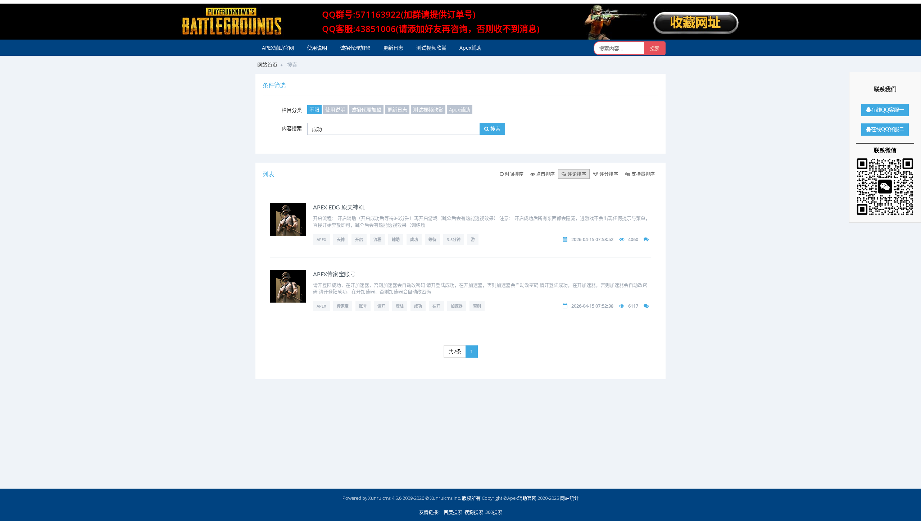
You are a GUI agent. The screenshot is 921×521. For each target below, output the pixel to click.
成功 (414, 239)
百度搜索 (453, 512)
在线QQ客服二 (887, 129)
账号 (363, 306)
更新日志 (393, 47)
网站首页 (267, 64)
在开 (436, 306)
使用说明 (317, 47)
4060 (633, 239)
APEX (321, 306)
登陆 (400, 306)
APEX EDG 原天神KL (339, 207)
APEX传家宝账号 (334, 274)
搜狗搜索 (473, 512)
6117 (633, 306)
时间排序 (513, 174)
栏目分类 (292, 110)
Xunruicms (379, 498)
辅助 (396, 239)
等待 (432, 239)
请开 (381, 306)
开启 (359, 239)
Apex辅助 (470, 47)
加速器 (457, 306)
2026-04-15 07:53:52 (592, 239)
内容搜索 (292, 128)
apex (321, 239)
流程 (377, 239)
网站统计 (569, 498)
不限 (314, 109)
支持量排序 (642, 174)
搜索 (494, 128)
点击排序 (545, 174)
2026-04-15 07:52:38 (592, 306)
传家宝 (343, 306)
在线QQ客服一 (887, 110)
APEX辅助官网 (278, 47)
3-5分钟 (453, 239)
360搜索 (493, 512)
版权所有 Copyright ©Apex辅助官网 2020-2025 (510, 498)
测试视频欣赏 (431, 47)
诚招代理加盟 (355, 47)
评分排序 (608, 174)
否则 (477, 306)
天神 (341, 239)
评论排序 (576, 174)
